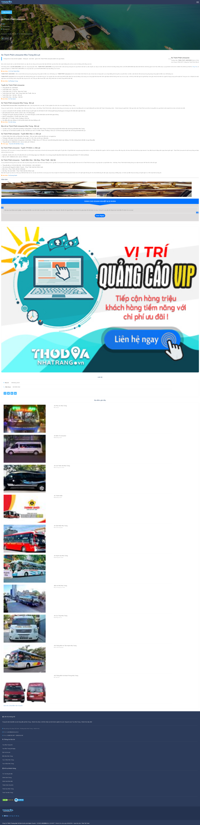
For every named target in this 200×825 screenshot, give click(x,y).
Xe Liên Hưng (12, 122)
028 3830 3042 (6, 26)
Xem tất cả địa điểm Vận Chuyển (13, 705)
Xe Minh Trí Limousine (60, 435)
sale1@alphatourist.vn (13, 732)
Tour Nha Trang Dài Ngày (8, 748)
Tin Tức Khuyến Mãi (7, 773)
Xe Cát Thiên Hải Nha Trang (62, 465)
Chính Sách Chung (7, 777)
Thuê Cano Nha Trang (8, 788)
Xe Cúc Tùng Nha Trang (60, 615)
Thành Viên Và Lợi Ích (7, 785)
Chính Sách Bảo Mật (7, 781)
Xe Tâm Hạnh (12, 99)
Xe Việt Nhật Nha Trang (61, 525)
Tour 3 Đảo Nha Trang (8, 760)
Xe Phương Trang (13, 81)
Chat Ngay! (100, 216)
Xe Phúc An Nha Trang (60, 405)
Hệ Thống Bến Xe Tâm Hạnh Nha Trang (65, 645)
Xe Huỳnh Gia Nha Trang (61, 555)
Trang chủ (4, 34)
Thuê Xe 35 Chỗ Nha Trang (16, 143)
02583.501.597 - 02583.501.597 (15, 735)
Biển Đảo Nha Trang (7, 756)
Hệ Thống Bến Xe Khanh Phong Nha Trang (66, 675)
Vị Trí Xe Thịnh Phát (13, 71)
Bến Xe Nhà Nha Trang (60, 585)
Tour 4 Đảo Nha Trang (8, 763)
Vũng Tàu (194, 66)
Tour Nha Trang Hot (7, 745)
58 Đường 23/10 (6, 29)
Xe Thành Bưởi (58, 495)
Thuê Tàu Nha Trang (7, 792)
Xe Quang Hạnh (12, 175)
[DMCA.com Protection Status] (8, 800)
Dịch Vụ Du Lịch (6, 752)
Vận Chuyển (6, 12)
